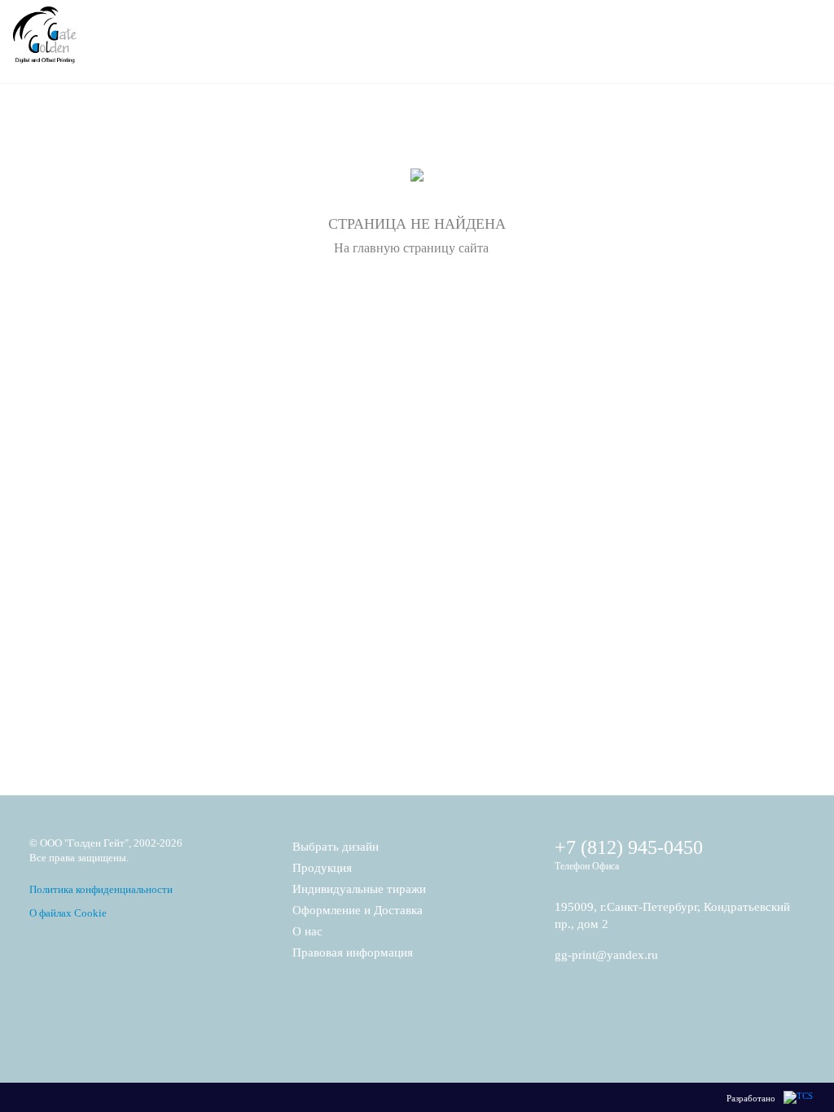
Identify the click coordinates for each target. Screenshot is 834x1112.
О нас (307, 931)
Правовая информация (352, 952)
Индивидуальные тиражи (359, 888)
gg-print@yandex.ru (606, 954)
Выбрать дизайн (335, 846)
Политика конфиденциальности (101, 889)
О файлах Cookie (68, 913)
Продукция (322, 867)
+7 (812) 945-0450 (629, 847)
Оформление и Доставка (357, 910)
